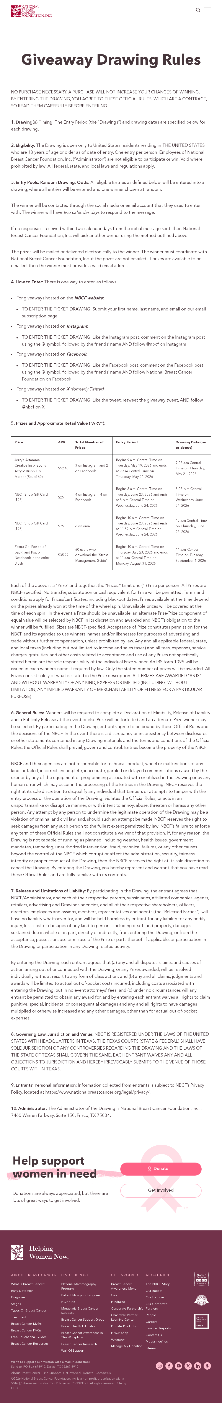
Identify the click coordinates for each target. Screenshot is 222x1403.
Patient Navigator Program (80, 1295)
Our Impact (154, 1290)
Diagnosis (18, 1297)
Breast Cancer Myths (26, 1324)
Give (114, 1295)
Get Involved (161, 1191)
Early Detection (22, 1290)
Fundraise (118, 1302)
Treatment (18, 1317)
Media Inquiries (157, 1341)
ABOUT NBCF (158, 1275)
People (151, 1315)
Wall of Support (72, 1350)
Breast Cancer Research (79, 1344)
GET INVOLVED (124, 1275)
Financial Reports (158, 1328)
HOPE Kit (68, 1302)
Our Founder (155, 1297)
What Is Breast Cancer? (28, 1284)
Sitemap (152, 1348)
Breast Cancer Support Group (82, 1319)
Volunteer (118, 1339)
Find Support (52, 1372)
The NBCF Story (158, 1284)
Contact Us (154, 1335)
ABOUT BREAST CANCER (34, 1275)
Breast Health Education (78, 1326)
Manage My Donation (126, 1346)
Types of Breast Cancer (28, 1310)
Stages (16, 1304)
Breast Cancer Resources (30, 1343)
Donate (160, 1169)
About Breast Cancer (25, 1372)
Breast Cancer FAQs (26, 1330)
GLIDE (15, 1388)
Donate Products (123, 1326)
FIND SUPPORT (75, 1275)
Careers (151, 1321)
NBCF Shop (119, 1333)
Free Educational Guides (29, 1337)
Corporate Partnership (127, 1308)
